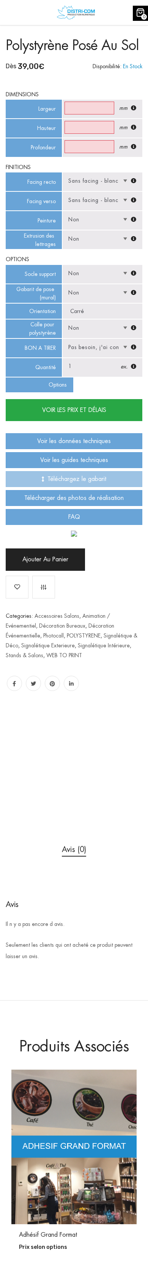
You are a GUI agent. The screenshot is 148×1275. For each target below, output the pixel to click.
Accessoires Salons (57, 616)
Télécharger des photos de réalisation (74, 498)
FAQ (74, 517)
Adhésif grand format (48, 1235)
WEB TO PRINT (64, 655)
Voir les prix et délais (74, 410)
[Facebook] (14, 683)
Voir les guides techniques (74, 460)
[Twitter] (33, 683)
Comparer (43, 587)
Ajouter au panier (45, 559)
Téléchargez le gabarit (76, 479)
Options (58, 384)
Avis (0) (74, 850)
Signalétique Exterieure (48, 645)
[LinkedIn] (71, 683)
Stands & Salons (24, 655)
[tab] (74, 850)
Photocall (53, 635)
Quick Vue (77, 1202)
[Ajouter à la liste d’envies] (17, 587)
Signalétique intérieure (104, 645)
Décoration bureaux (62, 625)
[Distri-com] (76, 12)
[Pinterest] (52, 683)
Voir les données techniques (74, 441)
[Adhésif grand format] (74, 1147)
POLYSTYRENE (84, 635)
